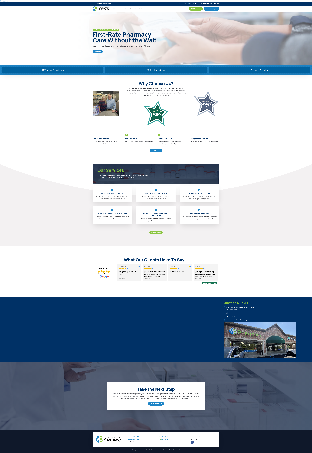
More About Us (156, 150)
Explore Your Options (156, 403)
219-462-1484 (182, 4)
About (118, 9)
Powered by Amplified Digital (135, 450)
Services (124, 9)
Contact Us (98, 51)
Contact (139, 9)
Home (113, 9)
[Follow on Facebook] (192, 442)
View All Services (156, 232)
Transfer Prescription (211, 9)
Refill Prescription (196, 9)
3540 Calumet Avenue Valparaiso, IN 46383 (240, 307)
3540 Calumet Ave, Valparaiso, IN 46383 (105, 4)
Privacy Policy (182, 450)
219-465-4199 (193, 4)
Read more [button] (122, 278)
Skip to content (4, 1)
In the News (132, 9)
